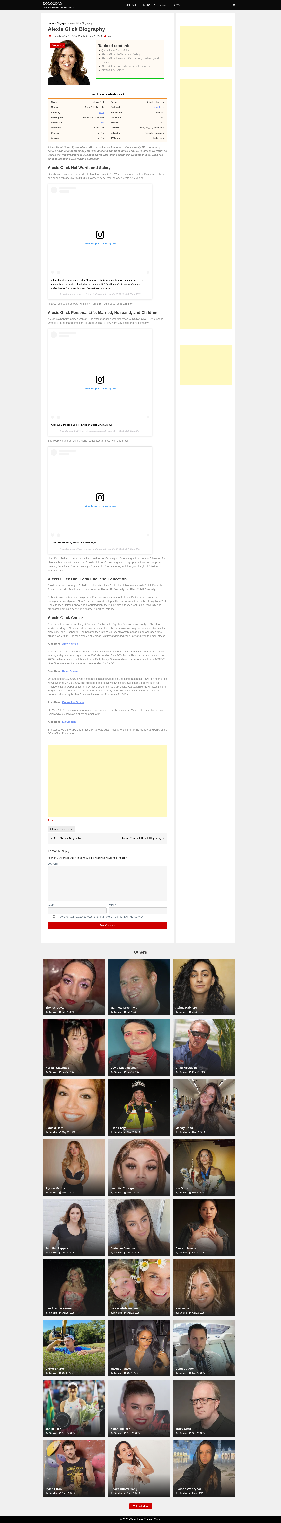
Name (51, 905)
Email (112, 905)
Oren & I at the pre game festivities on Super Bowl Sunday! (81, 424)
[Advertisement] (107, 783)
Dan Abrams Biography (67, 838)
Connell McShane (73, 702)
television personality (61, 829)
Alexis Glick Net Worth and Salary (120, 54)
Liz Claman (69, 721)
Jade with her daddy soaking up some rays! (73, 542)
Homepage (130, 5)
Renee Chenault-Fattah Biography (141, 838)
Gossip (164, 5)
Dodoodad (52, 3)
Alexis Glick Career (112, 70)
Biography (148, 5)
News (176, 5)
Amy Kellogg (70, 643)
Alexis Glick (85, 294)
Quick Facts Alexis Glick (115, 50)
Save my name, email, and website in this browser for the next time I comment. (102, 917)
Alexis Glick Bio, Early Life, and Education (125, 66)
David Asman (70, 671)
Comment (53, 864)
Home (51, 23)
